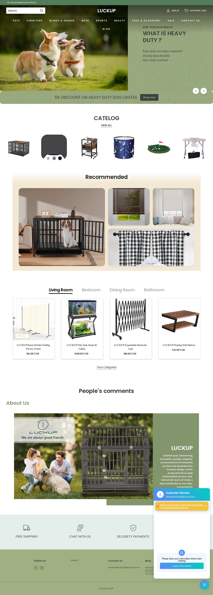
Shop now (149, 97)
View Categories (106, 367)
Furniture (35, 20)
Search (74, 560)
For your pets (156, 68)
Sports (101, 20)
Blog (106, 29)
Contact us (190, 20)
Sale (171, 20)
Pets (16, 20)
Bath (85, 20)
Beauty (119, 20)
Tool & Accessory (146, 20)
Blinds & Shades (62, 20)
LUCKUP (106, 11)
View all (106, 125)
